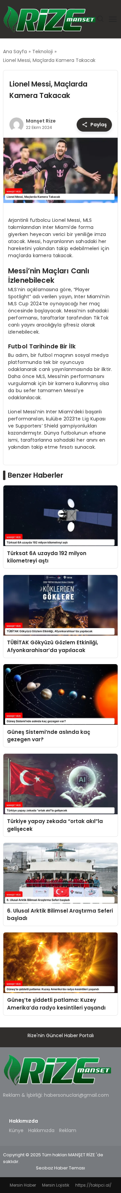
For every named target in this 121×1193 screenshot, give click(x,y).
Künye (16, 1130)
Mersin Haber (23, 1185)
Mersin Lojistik (55, 1185)
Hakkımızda (41, 1130)
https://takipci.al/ (93, 1185)
